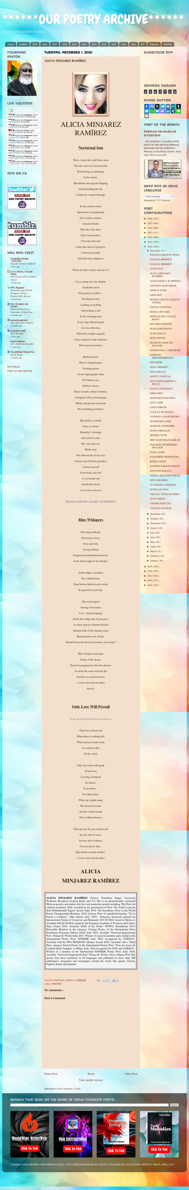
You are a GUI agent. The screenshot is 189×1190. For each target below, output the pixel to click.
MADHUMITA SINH (160, 421)
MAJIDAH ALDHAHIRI (162, 425)
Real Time (23, 166)
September (155, 523)
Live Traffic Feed (24, 110)
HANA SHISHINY (159, 367)
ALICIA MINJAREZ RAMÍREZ (160, 275)
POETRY (56, 983)
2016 (44, 44)
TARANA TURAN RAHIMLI (165, 494)
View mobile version (91, 1080)
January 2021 (14, 137)
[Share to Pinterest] (117, 980)
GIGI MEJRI (156, 362)
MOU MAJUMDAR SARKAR (165, 439)
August (154, 528)
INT (143, 44)
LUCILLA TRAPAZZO (161, 412)
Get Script (15, 166)
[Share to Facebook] (114, 980)
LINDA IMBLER (158, 407)
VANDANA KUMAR (160, 508)
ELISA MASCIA (14, 122)
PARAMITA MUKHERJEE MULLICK (163, 446)
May (152, 542)
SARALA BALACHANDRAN (165, 475)
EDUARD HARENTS (161, 323)
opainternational (18, 320)
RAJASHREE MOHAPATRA (164, 456)
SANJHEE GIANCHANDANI (165, 466)
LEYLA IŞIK (156, 402)
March (153, 551)
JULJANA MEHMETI (161, 259)
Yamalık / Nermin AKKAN (22, 263)
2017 (54, 44)
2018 (64, 44)
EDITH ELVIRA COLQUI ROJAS (163, 318)
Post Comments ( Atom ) (69, 1088)
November (155, 514)
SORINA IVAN (14, 147)
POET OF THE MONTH (19, 371)
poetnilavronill (18, 330)
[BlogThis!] (107, 980)
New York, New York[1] (21, 322)
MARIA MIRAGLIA (160, 430)
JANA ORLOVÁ (158, 371)
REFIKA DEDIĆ (158, 461)
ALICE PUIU (156, 268)
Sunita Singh (16, 354)
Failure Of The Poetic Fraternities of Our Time (21, 311)
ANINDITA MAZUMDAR (163, 285)
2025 (133, 44)
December (155, 250)
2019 (74, 44)
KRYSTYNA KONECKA (17, 116)
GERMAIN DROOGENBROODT (162, 356)
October (154, 518)
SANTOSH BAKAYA (161, 470)
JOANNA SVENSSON (161, 388)
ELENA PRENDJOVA (161, 328)
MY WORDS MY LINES (19, 305)
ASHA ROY (156, 295)
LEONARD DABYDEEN (162, 398)
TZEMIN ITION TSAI (16, 163)
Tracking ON (32, 166)
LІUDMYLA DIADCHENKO (164, 416)
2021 (94, 44)
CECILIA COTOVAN (160, 307)
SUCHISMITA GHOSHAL (163, 484)
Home (11, 44)
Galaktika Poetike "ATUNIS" (19, 260)
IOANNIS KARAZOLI (16, 142)
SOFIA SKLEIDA (159, 480)
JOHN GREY (14, 127)
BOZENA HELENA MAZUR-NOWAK (165, 301)
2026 (150, 218)
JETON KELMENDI (16, 132)
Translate (166, 200)
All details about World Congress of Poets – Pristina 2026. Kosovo (21, 293)
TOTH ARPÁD (157, 498)
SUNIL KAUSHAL (159, 489)
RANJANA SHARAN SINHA (165, 254)
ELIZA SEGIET (158, 338)
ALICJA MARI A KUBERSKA (165, 281)
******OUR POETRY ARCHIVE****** (93, 19)
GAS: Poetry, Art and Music (21, 273)
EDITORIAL (13, 366)
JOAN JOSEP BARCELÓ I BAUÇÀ (163, 382)
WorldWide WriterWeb (22, 352)
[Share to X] (110, 980)
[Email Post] (98, 980)
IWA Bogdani (17, 287)
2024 (123, 44)
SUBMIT (23, 44)
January (154, 560)
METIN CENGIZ (15, 153)
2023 (113, 44)
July (152, 532)
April (153, 546)
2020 (84, 44)
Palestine (154, 44)
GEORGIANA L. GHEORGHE (165, 350)
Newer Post (50, 1073)
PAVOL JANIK (157, 452)
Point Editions (17, 341)
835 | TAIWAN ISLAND (21, 343)
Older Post (131, 1073)
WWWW (168, 44)
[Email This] (103, 980)
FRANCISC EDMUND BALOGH (161, 344)
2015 (34, 44)
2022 (104, 44)
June (152, 537)
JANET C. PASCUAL (160, 376)
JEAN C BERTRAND (16, 158)
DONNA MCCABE (160, 311)
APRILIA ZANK (158, 290)
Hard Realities (16, 333)
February (154, 555)
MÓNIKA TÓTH (158, 435)
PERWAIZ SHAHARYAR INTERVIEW (160, 133)
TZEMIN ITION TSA (160, 503)
